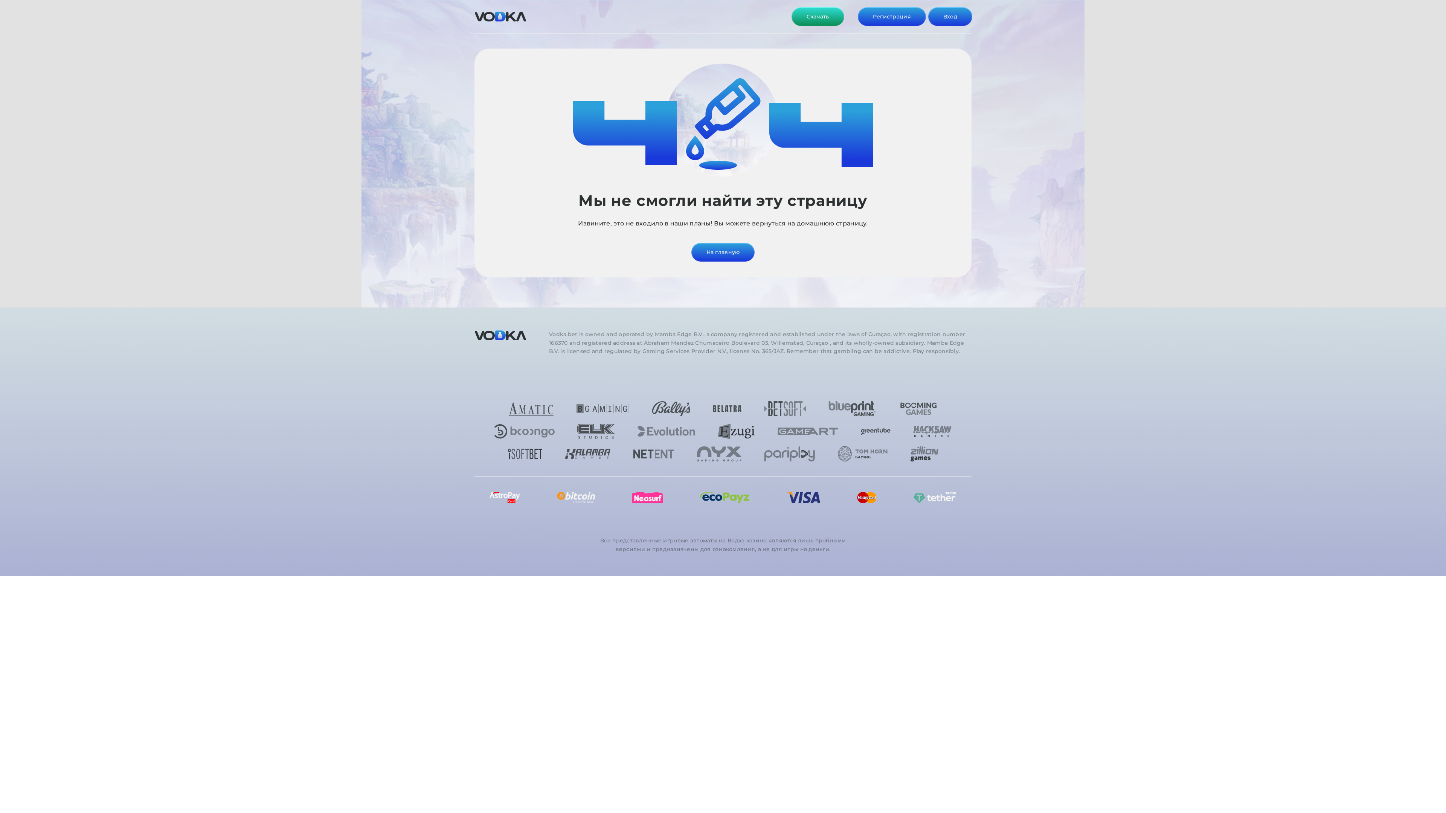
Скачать (818, 16)
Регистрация (892, 16)
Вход (950, 16)
